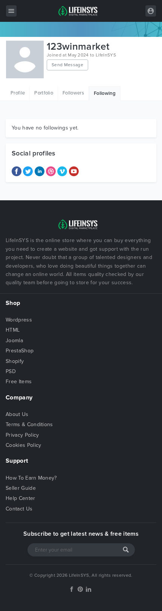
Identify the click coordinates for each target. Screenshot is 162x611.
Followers (73, 93)
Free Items (19, 381)
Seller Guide (21, 488)
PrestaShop (20, 350)
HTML (13, 330)
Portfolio (43, 93)
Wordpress (19, 320)
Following (105, 93)
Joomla (14, 340)
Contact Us (19, 509)
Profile (18, 93)
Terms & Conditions (29, 424)
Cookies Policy (23, 445)
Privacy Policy (22, 435)
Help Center (20, 498)
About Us (17, 414)
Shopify (15, 361)
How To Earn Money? (31, 478)
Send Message (67, 64)
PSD (11, 371)
